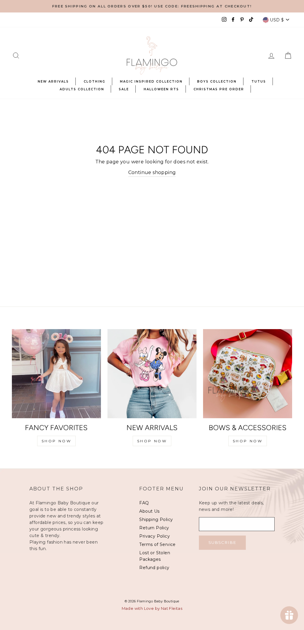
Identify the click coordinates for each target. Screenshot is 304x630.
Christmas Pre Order (219, 89)
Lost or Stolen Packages (154, 556)
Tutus (258, 81)
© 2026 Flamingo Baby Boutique (152, 601)
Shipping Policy (156, 519)
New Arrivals (53, 81)
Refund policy (154, 567)
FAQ (144, 503)
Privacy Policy (154, 536)
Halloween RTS (161, 89)
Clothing (94, 81)
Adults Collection (82, 89)
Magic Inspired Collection (151, 81)
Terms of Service (157, 544)
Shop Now (57, 441)
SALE (124, 89)
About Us (149, 511)
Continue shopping (152, 172)
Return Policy (154, 527)
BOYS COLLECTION (217, 81)
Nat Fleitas (171, 608)
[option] (152, 6)
